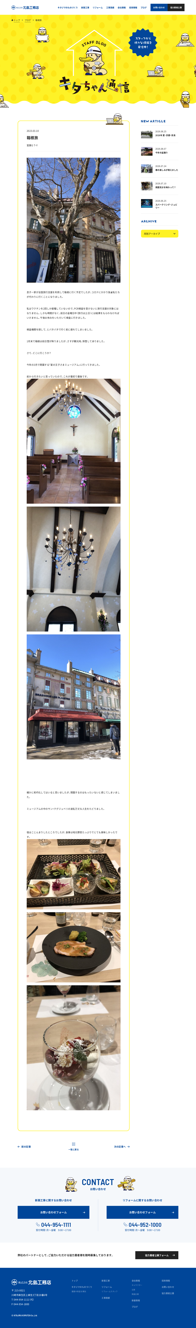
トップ (17, 20)
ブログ (28, 20)
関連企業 (135, 1294)
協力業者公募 (168, 1293)
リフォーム (107, 1286)
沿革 (133, 1289)
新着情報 (136, 1300)
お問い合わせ (168, 1286)
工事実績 (106, 1297)
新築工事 (106, 1280)
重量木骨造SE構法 (79, 1291)
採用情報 (166, 1280)
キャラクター (137, 1285)
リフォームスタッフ (110, 1291)
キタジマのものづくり (82, 1286)
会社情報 (136, 1280)
